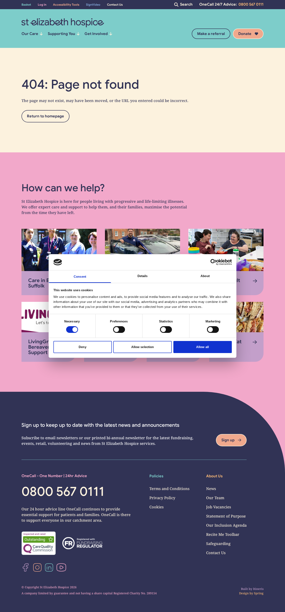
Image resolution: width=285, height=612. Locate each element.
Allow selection (142, 347)
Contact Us (216, 552)
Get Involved (96, 33)
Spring (259, 593)
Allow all (202, 347)
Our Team (215, 497)
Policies (156, 476)
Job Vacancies (218, 506)
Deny (82, 347)
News (211, 488)
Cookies (156, 506)
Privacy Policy (162, 497)
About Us (214, 476)
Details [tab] (142, 276)
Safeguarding (218, 543)
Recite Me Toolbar (222, 534)
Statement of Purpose (226, 516)
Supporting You (61, 33)
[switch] (119, 329)
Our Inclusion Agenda (226, 525)
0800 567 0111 (251, 4)
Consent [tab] (80, 276)
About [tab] (205, 276)
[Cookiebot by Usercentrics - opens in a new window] (213, 262)
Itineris (258, 589)
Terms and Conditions (169, 488)
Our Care (29, 33)
